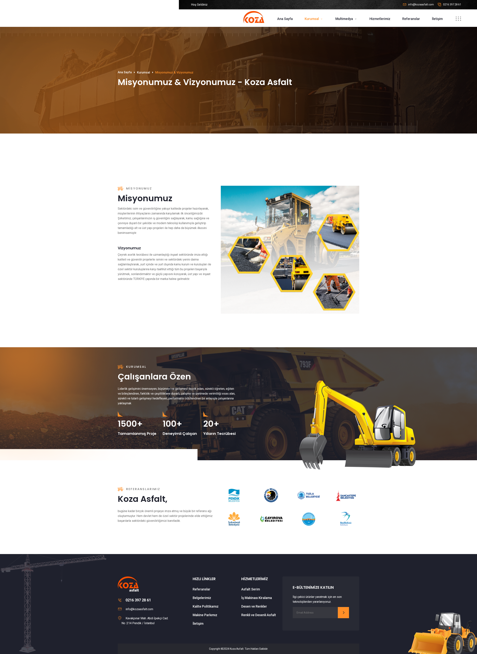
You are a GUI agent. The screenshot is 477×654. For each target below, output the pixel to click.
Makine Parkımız (205, 615)
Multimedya (344, 19)
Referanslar (411, 19)
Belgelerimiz (202, 598)
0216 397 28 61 (452, 4)
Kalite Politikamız (206, 606)
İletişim (437, 19)
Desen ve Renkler (254, 606)
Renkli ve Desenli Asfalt (258, 615)
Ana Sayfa (285, 19)
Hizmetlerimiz (379, 19)
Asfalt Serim (250, 589)
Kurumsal (312, 19)
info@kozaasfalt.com (421, 4)
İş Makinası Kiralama (256, 598)
